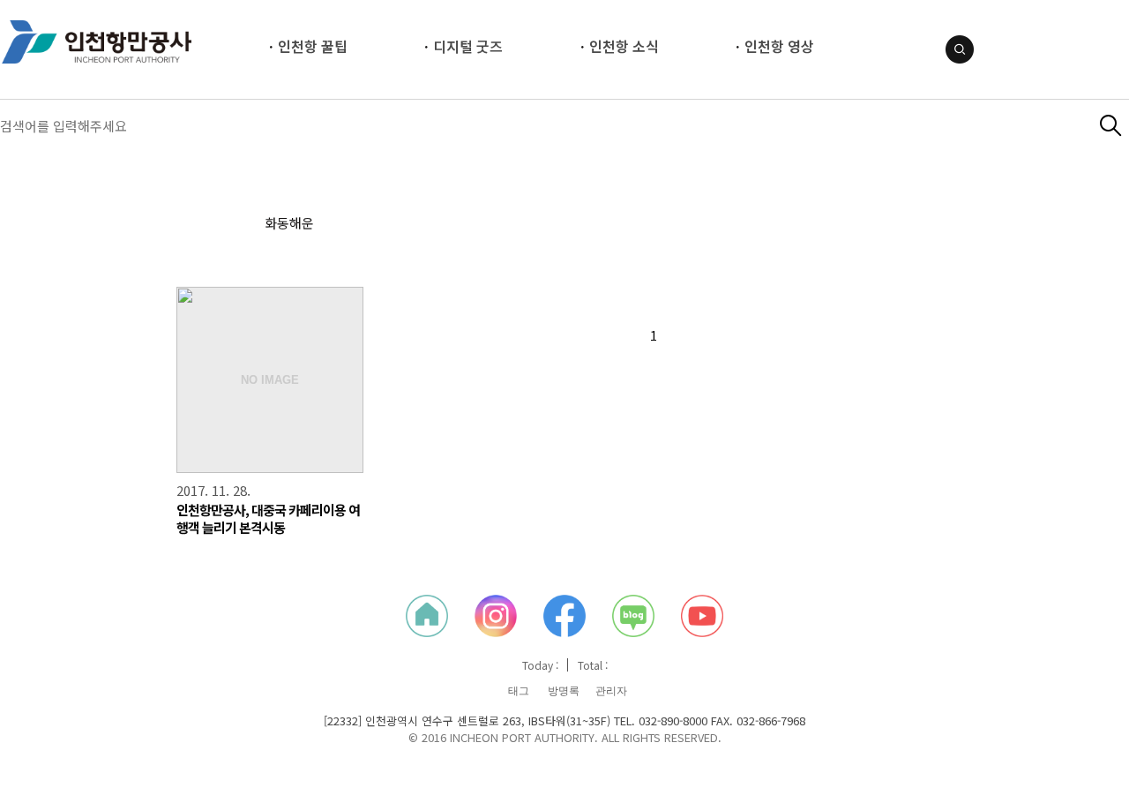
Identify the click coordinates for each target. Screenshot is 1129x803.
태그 (518, 691)
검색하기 (1111, 126)
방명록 (563, 691)
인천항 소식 (624, 45)
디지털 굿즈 (468, 45)
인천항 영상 (779, 45)
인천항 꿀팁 (313, 45)
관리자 (611, 691)
